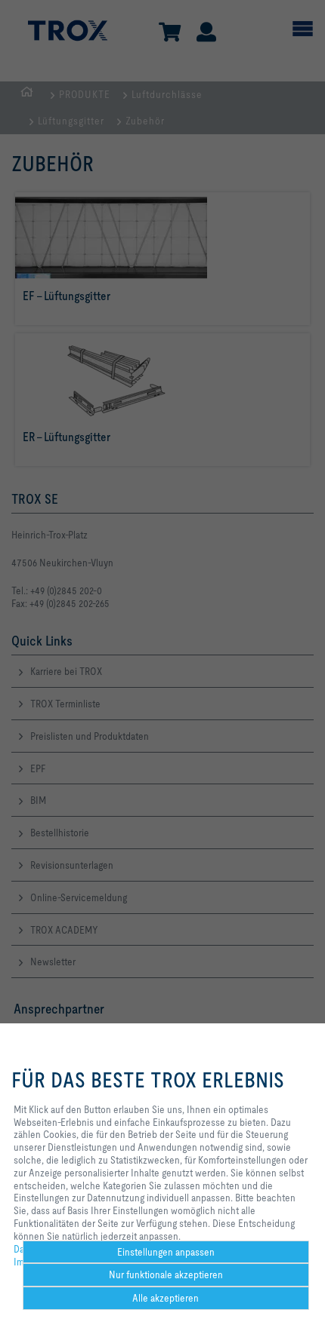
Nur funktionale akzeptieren (166, 1274)
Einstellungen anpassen (166, 1252)
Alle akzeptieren (165, 1298)
